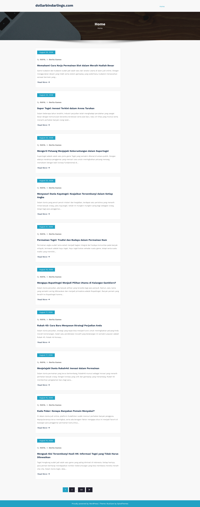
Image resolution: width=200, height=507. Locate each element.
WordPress (93, 504)
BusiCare (111, 504)
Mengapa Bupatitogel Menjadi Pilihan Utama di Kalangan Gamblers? (76, 282)
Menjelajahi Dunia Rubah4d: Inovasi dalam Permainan (68, 368)
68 (81, 490)
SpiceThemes (122, 504)
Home (162, 6)
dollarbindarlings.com (54, 5)
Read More (42, 82)
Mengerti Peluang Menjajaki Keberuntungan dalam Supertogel (73, 151)
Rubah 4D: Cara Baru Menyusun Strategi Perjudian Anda (69, 325)
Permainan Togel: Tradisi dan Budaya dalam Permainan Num (72, 240)
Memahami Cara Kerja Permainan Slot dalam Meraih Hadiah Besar (75, 65)
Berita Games (55, 59)
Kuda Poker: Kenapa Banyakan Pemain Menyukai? (66, 411)
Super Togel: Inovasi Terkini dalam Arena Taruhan (65, 108)
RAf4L (43, 59)
